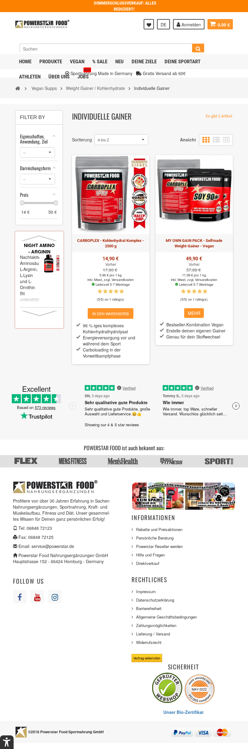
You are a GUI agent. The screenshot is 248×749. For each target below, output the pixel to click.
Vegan (77, 61)
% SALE (99, 61)
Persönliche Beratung (155, 538)
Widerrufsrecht (149, 642)
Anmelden (190, 24)
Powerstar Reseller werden (159, 546)
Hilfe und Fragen (150, 555)
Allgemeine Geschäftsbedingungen (166, 617)
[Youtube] (37, 596)
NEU (119, 61)
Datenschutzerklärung (155, 600)
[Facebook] (19, 596)
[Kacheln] (206, 140)
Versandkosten (123, 279)
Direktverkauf (147, 563)
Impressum (146, 591)
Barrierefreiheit (149, 608)
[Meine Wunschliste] (149, 24)
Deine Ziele (144, 61)
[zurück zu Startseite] (17, 87)
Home (25, 61)
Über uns (59, 77)
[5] (121, 292)
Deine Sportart (183, 61)
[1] (100, 292)
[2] (105, 292)
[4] (116, 292)
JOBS (83, 74)
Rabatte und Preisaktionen (159, 529)
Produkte (50, 61)
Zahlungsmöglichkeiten (156, 625)
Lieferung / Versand (153, 634)
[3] (111, 292)
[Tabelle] (226, 140)
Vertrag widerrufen (146, 657)
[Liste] (216, 140)
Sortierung (82, 140)
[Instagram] (54, 596)
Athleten (30, 77)
